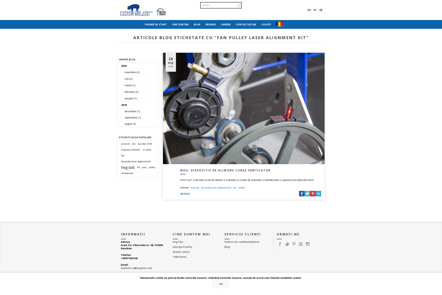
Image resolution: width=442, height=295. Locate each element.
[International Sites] (279, 24)
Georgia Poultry (182, 246)
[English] (315, 9)
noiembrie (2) (132, 72)
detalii (185, 193)
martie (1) (130, 85)
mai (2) (128, 78)
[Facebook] (280, 244)
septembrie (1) (133, 117)
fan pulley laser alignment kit (216, 187)
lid (138, 167)
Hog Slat (178, 241)
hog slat (195, 187)
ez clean (147, 149)
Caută (239, 5)
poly (144, 167)
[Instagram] (307, 244)
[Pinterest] (293, 244)
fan (235, 187)
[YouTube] (300, 244)
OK (221, 284)
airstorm (125, 143)
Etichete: (184, 187)
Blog (227, 246)
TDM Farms (180, 256)
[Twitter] (287, 244)
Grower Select (181, 251)
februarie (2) (131, 91)
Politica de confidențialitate (241, 241)
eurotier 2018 (145, 143)
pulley (242, 187)
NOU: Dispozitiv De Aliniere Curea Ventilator (225, 170)
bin (134, 143)
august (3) (130, 123)
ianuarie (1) (131, 98)
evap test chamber (130, 149)
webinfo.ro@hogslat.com (136, 268)
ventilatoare (127, 173)
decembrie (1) (132, 111)
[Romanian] (309, 9)
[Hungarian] (321, 9)
